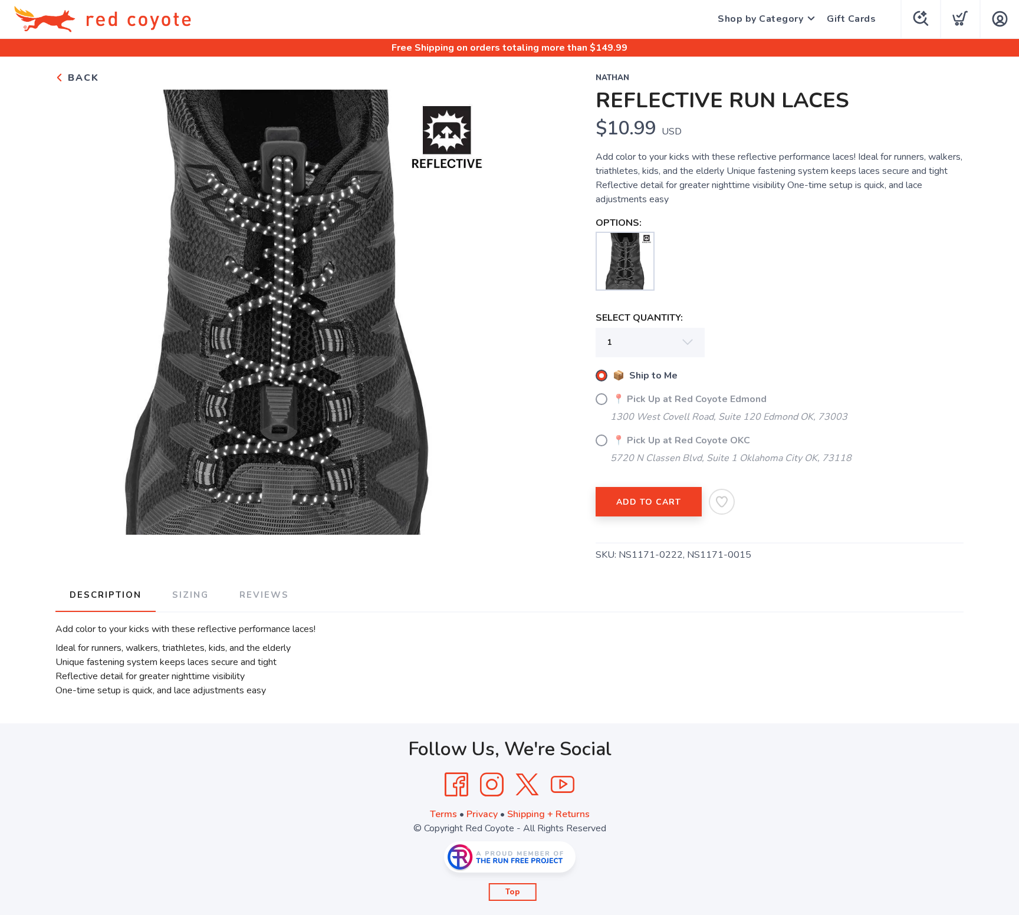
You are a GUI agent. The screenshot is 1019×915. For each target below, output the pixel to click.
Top (512, 892)
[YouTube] (562, 784)
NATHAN (612, 78)
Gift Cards (851, 18)
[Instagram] (492, 784)
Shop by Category (760, 18)
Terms (443, 814)
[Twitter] (527, 784)
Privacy (482, 814)
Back (81, 77)
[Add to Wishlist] (722, 502)
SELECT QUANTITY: (639, 317)
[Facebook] (456, 784)
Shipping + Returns (548, 814)
